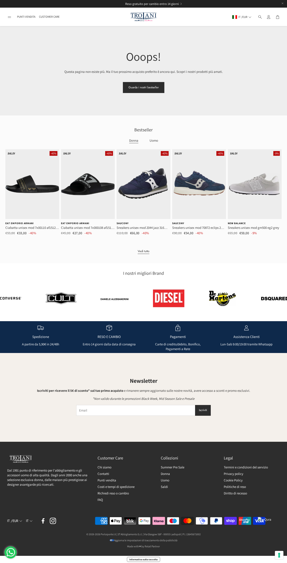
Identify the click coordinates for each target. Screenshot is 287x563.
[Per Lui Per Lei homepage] (143, 17)
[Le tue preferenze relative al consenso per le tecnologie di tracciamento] (279, 555)
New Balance (237, 223)
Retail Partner (152, 546)
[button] (9, 17)
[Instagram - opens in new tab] (53, 521)
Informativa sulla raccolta (143, 559)
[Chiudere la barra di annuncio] (282, 3)
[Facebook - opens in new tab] (43, 521)
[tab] (134, 140)
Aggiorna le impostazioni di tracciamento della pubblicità (145, 540)
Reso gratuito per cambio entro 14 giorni (142, 3)
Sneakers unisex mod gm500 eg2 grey (253, 227)
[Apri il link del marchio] (45, 298)
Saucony (123, 223)
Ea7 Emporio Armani (19, 223)
